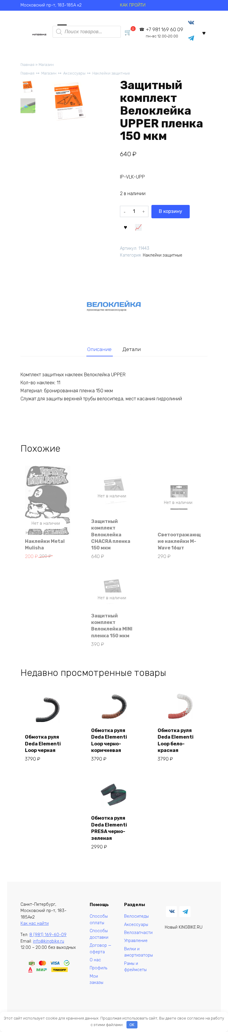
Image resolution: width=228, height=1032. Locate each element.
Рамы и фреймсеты (135, 967)
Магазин (46, 64)
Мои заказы (96, 979)
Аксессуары (74, 73)
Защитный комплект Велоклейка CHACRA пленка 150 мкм (110, 535)
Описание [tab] (99, 349)
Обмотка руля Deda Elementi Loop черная (43, 743)
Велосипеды (136, 916)
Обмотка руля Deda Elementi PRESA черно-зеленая (109, 828)
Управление (136, 940)
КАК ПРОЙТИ (132, 5)
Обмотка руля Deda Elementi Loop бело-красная (176, 740)
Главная (27, 64)
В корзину (170, 211)
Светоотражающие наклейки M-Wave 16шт (179, 541)
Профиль (98, 968)
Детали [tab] (131, 349)
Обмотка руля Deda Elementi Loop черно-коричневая (109, 740)
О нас (95, 960)
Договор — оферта (100, 948)
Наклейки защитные (111, 73)
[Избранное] (204, 33)
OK (131, 1024)
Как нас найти (34, 923)
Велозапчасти (138, 932)
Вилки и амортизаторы (138, 952)
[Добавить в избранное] (125, 227)
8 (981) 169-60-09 (47, 934)
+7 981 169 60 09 (164, 32)
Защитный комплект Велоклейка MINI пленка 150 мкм (111, 626)
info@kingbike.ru (48, 941)
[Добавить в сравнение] (138, 227)
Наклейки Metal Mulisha (45, 544)
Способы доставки (99, 934)
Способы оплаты (99, 919)
